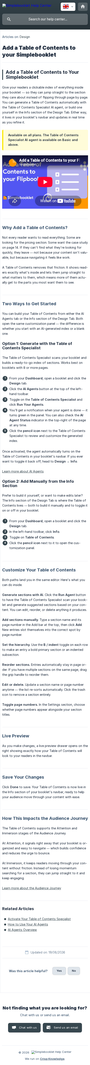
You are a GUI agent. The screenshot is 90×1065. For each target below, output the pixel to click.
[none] (27, 6)
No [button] (74, 970)
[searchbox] (45, 19)
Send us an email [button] (66, 1027)
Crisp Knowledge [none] (52, 1058)
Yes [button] (59, 970)
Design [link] (25, 37)
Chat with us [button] (28, 1027)
